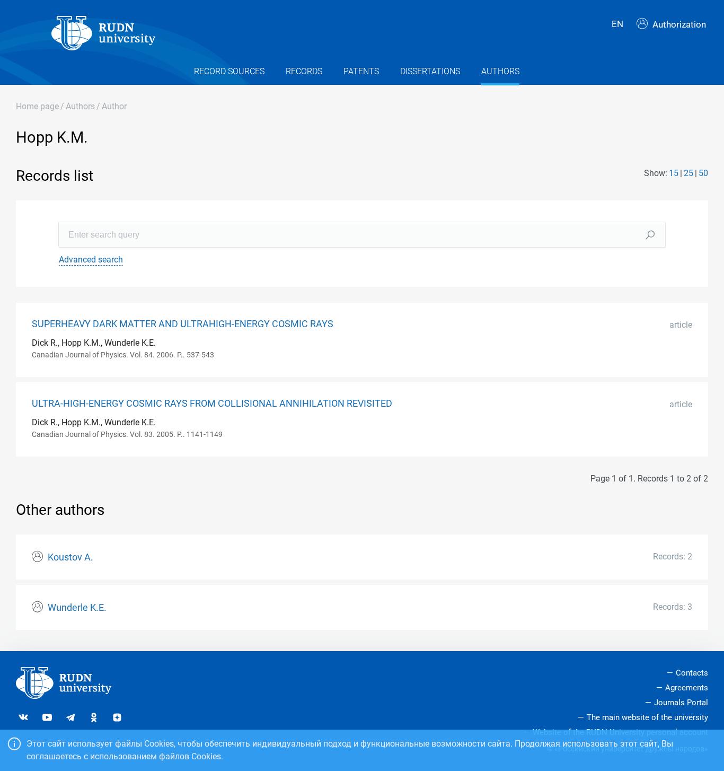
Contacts (692, 673)
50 (703, 173)
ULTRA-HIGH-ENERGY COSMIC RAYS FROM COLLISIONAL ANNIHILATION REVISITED (212, 403)
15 (673, 173)
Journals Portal (681, 702)
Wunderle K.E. (77, 607)
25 (688, 173)
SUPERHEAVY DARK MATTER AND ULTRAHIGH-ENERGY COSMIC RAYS (182, 324)
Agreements (686, 688)
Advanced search (91, 260)
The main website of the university (647, 717)
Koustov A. (70, 557)
